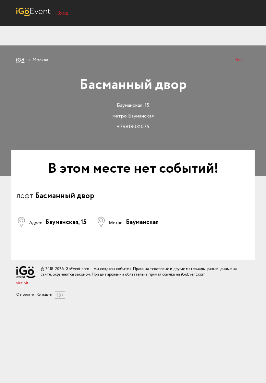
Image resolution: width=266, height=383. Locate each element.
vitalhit (22, 283)
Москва (40, 60)
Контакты (44, 294)
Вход (62, 13)
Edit (239, 60)
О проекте (25, 294)
